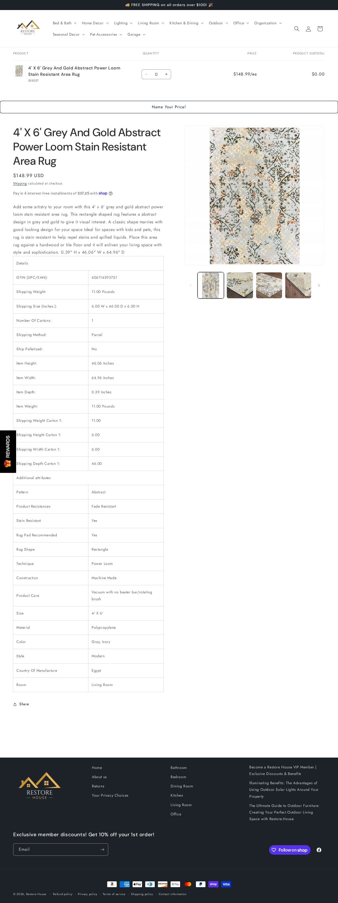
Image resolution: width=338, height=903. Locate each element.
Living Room (181, 804)
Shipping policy (142, 894)
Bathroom (179, 767)
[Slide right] (319, 285)
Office (176, 814)
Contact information (173, 894)
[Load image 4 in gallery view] (298, 285)
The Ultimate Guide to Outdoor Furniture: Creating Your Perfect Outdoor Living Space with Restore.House (284, 812)
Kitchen (177, 795)
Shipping (20, 183)
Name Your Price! (169, 107)
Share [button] (24, 704)
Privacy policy (87, 894)
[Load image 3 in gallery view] (269, 285)
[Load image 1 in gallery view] (211, 285)
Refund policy (62, 894)
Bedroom (178, 776)
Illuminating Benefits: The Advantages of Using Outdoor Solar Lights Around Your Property (284, 789)
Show (8, 451)
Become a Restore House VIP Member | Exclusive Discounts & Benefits (283, 770)
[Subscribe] (102, 849)
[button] (64, 23)
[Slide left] (190, 285)
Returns (98, 786)
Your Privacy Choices (110, 795)
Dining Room (182, 786)
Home (97, 767)
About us (99, 776)
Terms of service (114, 894)
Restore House (36, 894)
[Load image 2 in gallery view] (240, 285)
